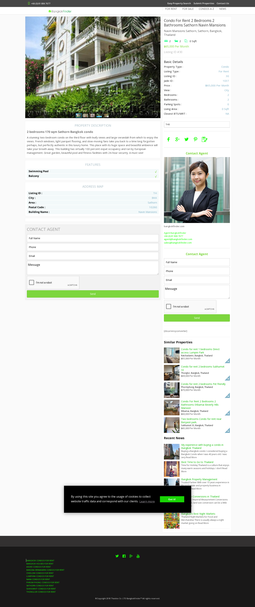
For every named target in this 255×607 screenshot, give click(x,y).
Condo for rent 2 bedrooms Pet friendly (203, 384)
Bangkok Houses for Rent (39, 563)
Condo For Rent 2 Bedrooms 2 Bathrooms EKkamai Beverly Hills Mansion (200, 405)
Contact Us (223, 3)
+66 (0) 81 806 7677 (173, 236)
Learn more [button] (147, 501)
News (222, 8)
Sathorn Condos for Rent (40, 585)
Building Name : (39, 212)
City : (32, 197)
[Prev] (30, 67)
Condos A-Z (206, 8)
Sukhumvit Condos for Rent (41, 588)
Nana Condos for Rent (38, 579)
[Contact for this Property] (204, 139)
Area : (32, 202)
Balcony (34, 176)
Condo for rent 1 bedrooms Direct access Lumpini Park (200, 351)
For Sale (188, 8)
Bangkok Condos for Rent (40, 560)
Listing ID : (35, 193)
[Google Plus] (177, 139)
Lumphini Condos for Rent (40, 576)
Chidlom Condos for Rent (40, 573)
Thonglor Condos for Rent (41, 591)
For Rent (171, 8)
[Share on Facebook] (168, 139)
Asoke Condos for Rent (38, 566)
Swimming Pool (39, 171)
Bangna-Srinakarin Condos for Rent (45, 570)
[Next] (155, 67)
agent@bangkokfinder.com (178, 239)
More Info (227, 360)
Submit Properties (204, 3)
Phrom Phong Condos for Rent (43, 582)
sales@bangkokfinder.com (178, 243)
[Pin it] (195, 139)
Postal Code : (37, 207)
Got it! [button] (172, 499)
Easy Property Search (179, 3)
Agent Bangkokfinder (175, 232)
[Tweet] (186, 139)
